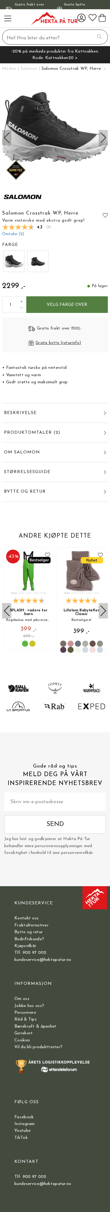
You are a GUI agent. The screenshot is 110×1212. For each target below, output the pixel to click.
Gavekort (23, 1033)
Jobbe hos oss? (29, 1006)
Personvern (25, 1012)
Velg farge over (67, 304)
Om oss (21, 999)
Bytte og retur (28, 932)
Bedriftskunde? (29, 939)
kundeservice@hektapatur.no (42, 959)
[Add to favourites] (105, 215)
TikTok (21, 1137)
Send (55, 824)
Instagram (24, 1124)
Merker (9, 68)
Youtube (22, 1130)
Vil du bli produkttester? (38, 1047)
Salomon (28, 68)
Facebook (24, 1117)
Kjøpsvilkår (25, 946)
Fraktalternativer (31, 925)
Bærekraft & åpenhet (35, 1026)
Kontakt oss (26, 918)
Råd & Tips (25, 1019)
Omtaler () (13, 234)
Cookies (22, 1040)
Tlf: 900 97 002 (30, 952)
